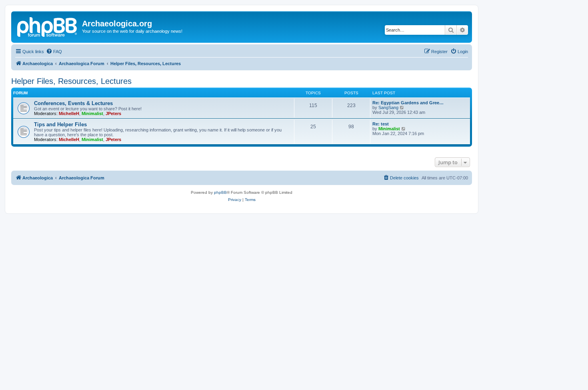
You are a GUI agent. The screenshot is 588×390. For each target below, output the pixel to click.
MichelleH (69, 113)
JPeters (113, 113)
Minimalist (92, 113)
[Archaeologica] (47, 26)
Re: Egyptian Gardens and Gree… (408, 102)
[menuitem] (54, 51)
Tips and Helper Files (60, 124)
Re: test (380, 123)
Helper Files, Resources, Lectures (71, 81)
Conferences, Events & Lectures (73, 103)
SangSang (388, 107)
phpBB (220, 192)
